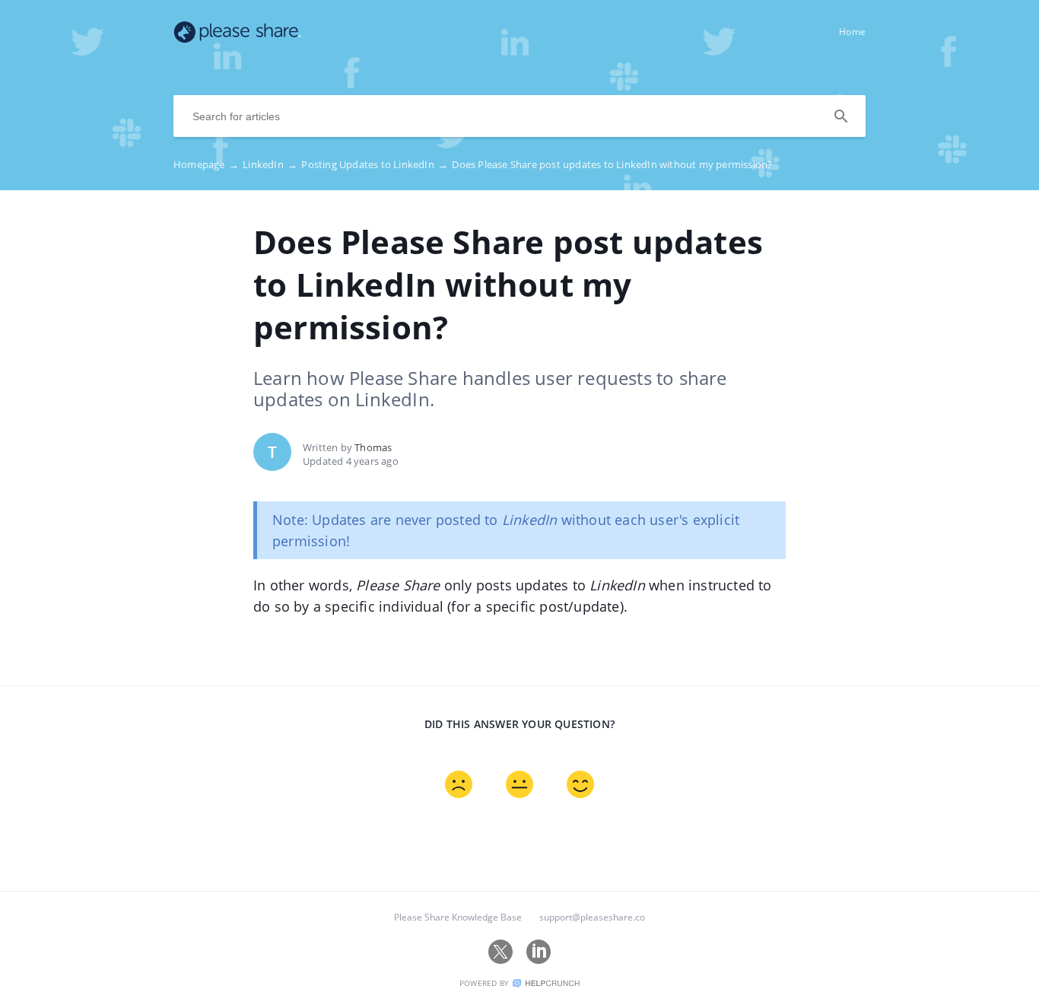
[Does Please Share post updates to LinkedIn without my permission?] (237, 38)
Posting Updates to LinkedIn (374, 164)
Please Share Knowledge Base (458, 917)
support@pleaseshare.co (592, 917)
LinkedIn (270, 164)
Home (852, 31)
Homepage (206, 164)
